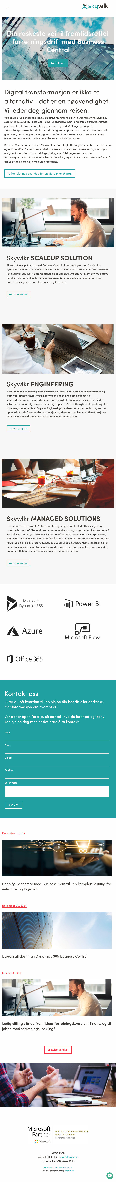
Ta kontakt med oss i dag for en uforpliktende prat (39, 173)
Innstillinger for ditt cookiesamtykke (58, 1167)
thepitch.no (69, 1170)
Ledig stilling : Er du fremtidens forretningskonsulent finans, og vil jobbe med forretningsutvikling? (56, 1025)
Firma (8, 745)
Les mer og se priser (18, 293)
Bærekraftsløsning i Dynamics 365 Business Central (45, 956)
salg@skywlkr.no (68, 1157)
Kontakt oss (58, 63)
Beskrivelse (11, 782)
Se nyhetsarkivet (58, 1049)
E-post (8, 757)
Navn (7, 732)
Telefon (9, 770)
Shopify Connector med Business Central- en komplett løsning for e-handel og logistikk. (56, 886)
